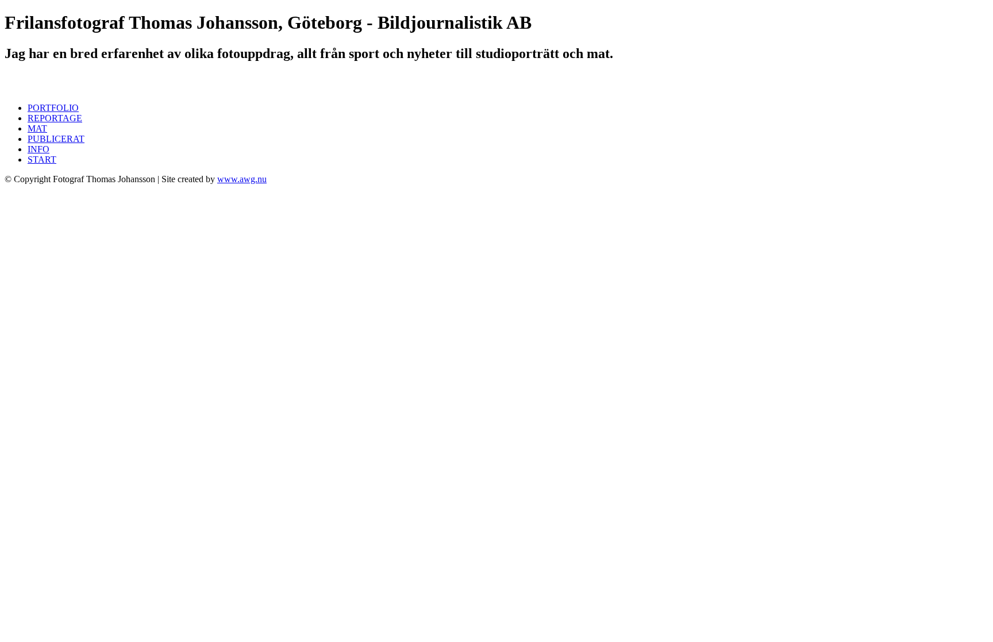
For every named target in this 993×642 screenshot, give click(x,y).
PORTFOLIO (53, 108)
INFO (38, 149)
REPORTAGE (55, 118)
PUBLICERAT (56, 139)
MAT (37, 128)
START (42, 159)
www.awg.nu (242, 179)
